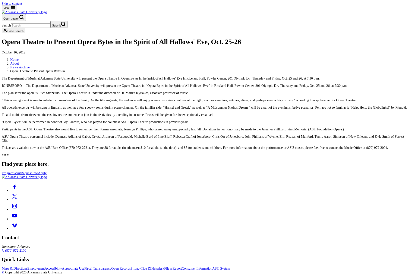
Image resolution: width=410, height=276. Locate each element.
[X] (14, 199)
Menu (7, 8)
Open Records (121, 268)
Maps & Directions (14, 268)
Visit (18, 173)
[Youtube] (14, 219)
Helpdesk (157, 268)
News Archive (20, 67)
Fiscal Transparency (97, 268)
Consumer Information (197, 268)
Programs (8, 173)
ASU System (221, 268)
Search (6, 25)
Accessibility (53, 268)
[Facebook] (14, 190)
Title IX (146, 268)
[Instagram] (14, 209)
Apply (42, 173)
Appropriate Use (73, 268)
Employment (36, 268)
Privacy (136, 268)
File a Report (173, 268)
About (14, 63)
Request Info (29, 173)
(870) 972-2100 (15, 250)
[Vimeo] (14, 228)
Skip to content (12, 3)
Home (14, 59)
